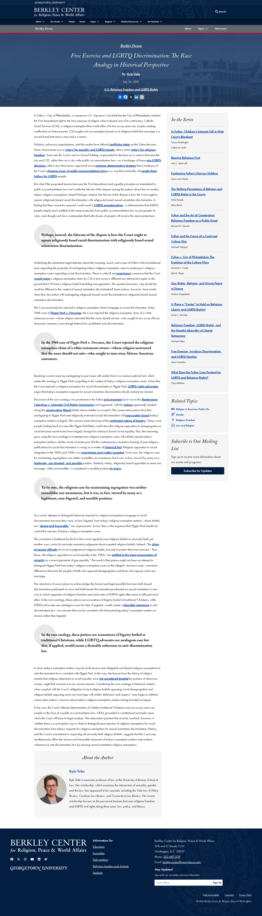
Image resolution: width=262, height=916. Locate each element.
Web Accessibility (211, 895)
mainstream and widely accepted (102, 452)
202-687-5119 (171, 857)
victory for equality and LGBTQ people (89, 150)
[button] (203, 29)
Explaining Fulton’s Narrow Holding (194, 173)
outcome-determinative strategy (115, 166)
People (72, 21)
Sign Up (217, 882)
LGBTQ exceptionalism (108, 205)
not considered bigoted (113, 679)
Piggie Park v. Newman (65, 313)
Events (82, 21)
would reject (42, 279)
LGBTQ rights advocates (143, 386)
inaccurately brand (137, 415)
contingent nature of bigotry (128, 421)
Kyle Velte (133, 74)
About (189, 28)
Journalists (98, 853)
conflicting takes (119, 144)
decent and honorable (54, 526)
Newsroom (221, 28)
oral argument (113, 399)
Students (97, 873)
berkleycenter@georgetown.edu (182, 862)
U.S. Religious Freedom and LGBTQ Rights (131, 89)
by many (115, 468)
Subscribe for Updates (198, 471)
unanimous (123, 273)
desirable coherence (136, 605)
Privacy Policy (245, 895)
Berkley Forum (44, 29)
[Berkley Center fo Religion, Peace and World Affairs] (59, 12)
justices (128, 405)
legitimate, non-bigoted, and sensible (58, 463)
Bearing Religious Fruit (185, 158)
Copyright (229, 895)
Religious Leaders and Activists (111, 866)
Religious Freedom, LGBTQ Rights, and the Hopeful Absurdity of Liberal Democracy (196, 330)
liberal (67, 410)
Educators (98, 847)
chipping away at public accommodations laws (77, 171)
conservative (54, 410)
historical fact (113, 447)
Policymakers (100, 860)
